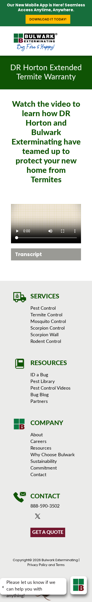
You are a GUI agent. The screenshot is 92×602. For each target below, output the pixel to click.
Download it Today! (47, 19)
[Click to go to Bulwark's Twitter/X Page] (39, 517)
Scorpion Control (47, 328)
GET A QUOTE (47, 532)
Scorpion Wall (44, 335)
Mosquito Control (48, 321)
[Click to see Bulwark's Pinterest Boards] (59, 517)
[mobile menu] (85, 36)
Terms (60, 565)
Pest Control (43, 308)
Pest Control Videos (50, 388)
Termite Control (46, 315)
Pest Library (42, 381)
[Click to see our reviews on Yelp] (65, 517)
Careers (38, 441)
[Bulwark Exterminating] (35, 42)
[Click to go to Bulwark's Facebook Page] (33, 517)
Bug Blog (39, 395)
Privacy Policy (37, 565)
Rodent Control (45, 341)
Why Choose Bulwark (52, 455)
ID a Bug (39, 375)
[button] (46, 254)
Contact (38, 475)
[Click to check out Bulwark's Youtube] (46, 517)
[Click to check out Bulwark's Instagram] (53, 517)
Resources (40, 448)
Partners (39, 401)
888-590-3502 (45, 506)
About (36, 435)
